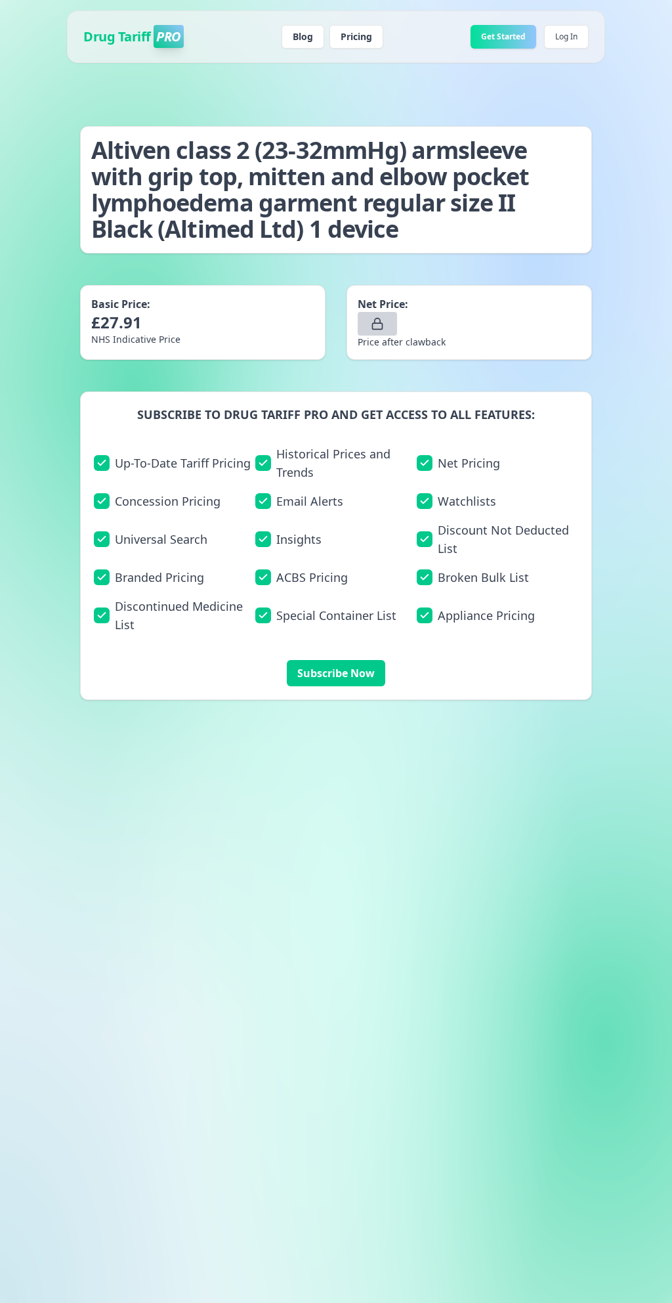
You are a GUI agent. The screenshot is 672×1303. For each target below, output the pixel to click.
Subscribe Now (336, 673)
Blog (303, 36)
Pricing (356, 36)
